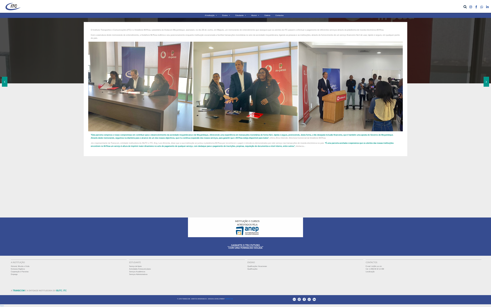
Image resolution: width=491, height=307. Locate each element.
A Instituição (210, 15)
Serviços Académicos (137, 272)
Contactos (279, 15)
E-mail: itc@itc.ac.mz (374, 266)
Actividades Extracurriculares (140, 269)
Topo (2, 306)
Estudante (239, 15)
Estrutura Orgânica (18, 269)
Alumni (254, 15)
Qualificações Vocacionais (257, 266)
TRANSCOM (229, 299)
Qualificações (252, 269)
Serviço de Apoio (135, 266)
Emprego (14, 274)
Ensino (225, 15)
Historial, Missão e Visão (20, 266)
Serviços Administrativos (138, 274)
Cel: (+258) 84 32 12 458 (375, 269)
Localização (370, 272)
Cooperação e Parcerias (20, 272)
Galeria (267, 15)
